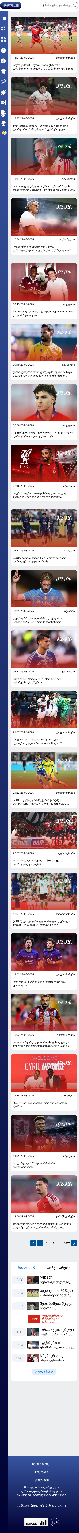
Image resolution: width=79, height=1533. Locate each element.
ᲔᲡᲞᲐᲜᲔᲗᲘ (68, 179)
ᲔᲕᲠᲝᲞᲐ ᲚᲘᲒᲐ (66, 1035)
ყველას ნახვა (44, 1371)
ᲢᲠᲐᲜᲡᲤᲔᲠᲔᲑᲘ (65, 1216)
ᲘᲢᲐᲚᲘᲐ (69, 611)
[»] (74, 1243)
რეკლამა (41, 1471)
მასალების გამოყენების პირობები (41, 1495)
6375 (67, 1243)
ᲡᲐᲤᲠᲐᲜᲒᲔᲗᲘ (66, 239)
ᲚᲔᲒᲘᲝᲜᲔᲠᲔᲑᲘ (65, 57)
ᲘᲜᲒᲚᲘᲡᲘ (69, 304)
